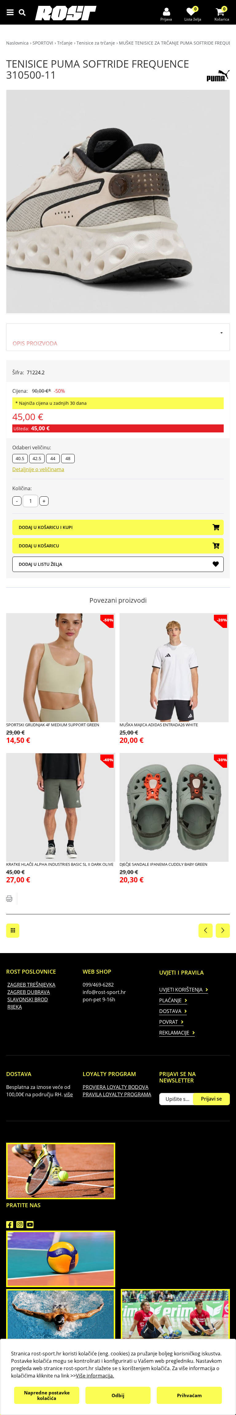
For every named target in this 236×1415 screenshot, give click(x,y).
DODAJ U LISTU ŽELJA (40, 564)
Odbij (118, 1395)
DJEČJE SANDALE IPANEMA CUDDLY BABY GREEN (163, 864)
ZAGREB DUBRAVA (28, 992)
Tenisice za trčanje (96, 43)
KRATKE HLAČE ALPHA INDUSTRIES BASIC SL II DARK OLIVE (59, 864)
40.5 (20, 458)
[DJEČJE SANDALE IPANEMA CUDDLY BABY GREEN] (174, 807)
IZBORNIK (11, 12)
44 (52, 458)
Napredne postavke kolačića (47, 1395)
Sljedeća (223, 931)
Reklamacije (174, 1032)
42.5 (37, 458)
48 (67, 458)
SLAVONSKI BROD (27, 999)
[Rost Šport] (65, 13)
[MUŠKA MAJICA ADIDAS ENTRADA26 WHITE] (174, 667)
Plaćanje (170, 1000)
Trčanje (65, 43)
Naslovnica (17, 43)
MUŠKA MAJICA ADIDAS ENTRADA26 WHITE (159, 724)
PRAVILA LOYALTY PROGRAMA (117, 1094)
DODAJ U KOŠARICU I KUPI (46, 527)
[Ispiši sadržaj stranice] (9, 899)
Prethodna (206, 931)
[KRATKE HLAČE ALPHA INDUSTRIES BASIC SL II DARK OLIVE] (60, 807)
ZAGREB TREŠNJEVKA (31, 984)
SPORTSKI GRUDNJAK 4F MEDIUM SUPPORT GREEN (52, 724)
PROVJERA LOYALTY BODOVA (115, 1087)
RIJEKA (14, 1006)
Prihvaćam (189, 1395)
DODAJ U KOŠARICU (39, 546)
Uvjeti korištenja (181, 989)
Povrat (168, 1022)
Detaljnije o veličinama (38, 469)
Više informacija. (95, 1375)
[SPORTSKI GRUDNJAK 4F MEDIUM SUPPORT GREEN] (60, 667)
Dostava (170, 1011)
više (68, 1094)
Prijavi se (211, 1098)
